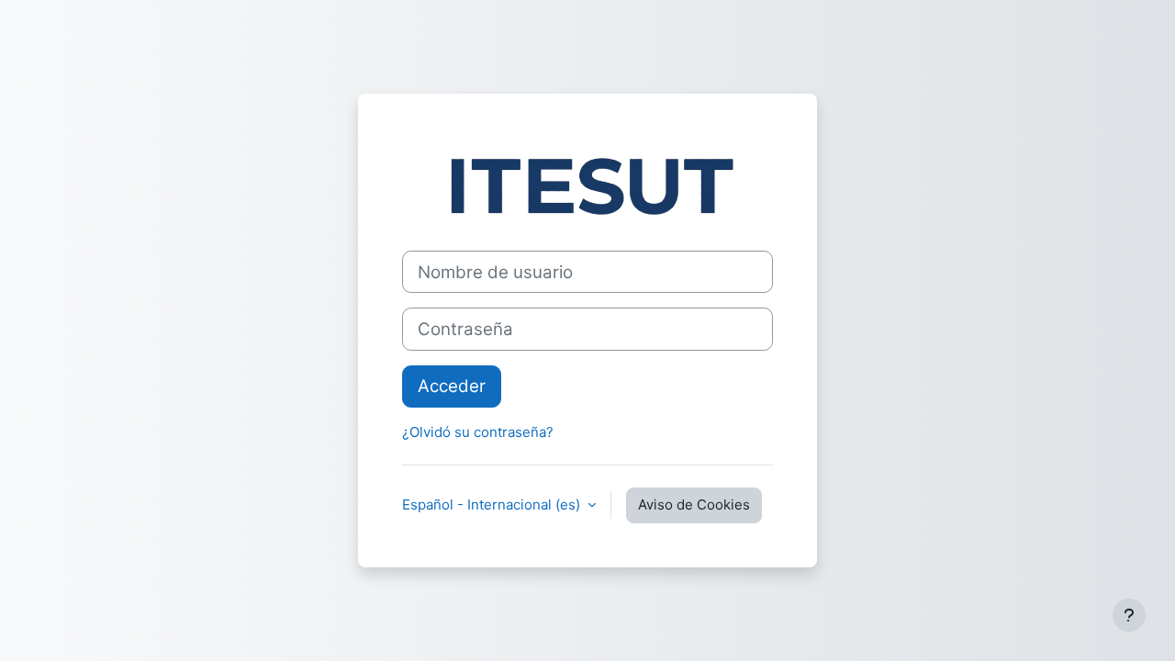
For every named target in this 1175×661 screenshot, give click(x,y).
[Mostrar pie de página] (1129, 615)
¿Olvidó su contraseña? (478, 432)
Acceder (452, 386)
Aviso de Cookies (694, 504)
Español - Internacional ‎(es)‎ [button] (493, 504)
